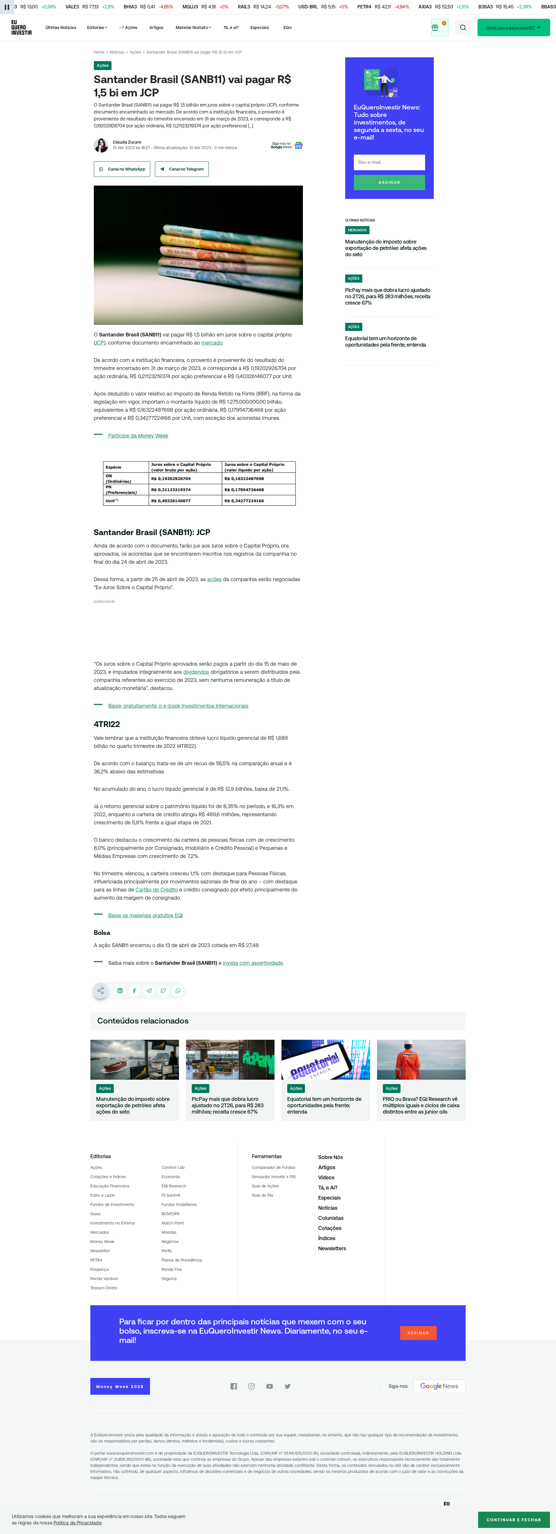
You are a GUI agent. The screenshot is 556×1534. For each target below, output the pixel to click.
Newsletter (100, 1251)
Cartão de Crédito (157, 890)
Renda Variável (104, 1278)
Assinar (389, 182)
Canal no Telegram (186, 169)
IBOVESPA (171, 1213)
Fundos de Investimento (112, 1204)
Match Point (173, 1223)
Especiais (259, 27)
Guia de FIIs (262, 1195)
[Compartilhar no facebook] (134, 990)
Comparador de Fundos (273, 1167)
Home (99, 52)
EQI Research (174, 1186)
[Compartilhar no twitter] (163, 990)
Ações (135, 52)
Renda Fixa (172, 1269)
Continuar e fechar (514, 1519)
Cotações (329, 1228)
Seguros (169, 1278)
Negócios (170, 1241)
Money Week (102, 1241)
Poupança (99, 1269)
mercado (211, 343)
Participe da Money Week (138, 436)
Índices (326, 1238)
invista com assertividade (253, 963)
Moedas (169, 1232)
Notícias (117, 52)
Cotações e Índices (108, 1176)
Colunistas (330, 1218)
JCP (99, 343)
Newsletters (332, 1248)
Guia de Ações (265, 1186)
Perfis (167, 1251)
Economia (171, 1176)
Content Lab (173, 1167)
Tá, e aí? (231, 27)
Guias (95, 1213)
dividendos (196, 672)
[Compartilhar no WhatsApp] (178, 990)
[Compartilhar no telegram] (149, 990)
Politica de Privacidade (77, 1523)
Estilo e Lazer (102, 1195)
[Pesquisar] (463, 27)
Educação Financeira (109, 1186)
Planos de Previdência (182, 1260)
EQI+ (288, 27)
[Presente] (440, 27)
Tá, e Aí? (327, 1188)
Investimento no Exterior (112, 1223)
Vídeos (326, 1177)
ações (214, 579)
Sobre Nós (330, 1157)
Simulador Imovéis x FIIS (274, 1176)
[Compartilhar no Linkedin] (120, 990)
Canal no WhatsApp (126, 169)
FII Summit (171, 1195)
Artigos (156, 27)
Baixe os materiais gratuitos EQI (145, 915)
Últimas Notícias (60, 27)
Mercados (99, 1232)
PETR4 (96, 1260)
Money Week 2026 (120, 1386)
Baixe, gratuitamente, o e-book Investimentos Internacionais (178, 706)
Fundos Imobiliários (179, 1204)
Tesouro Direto (103, 1288)
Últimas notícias (360, 220)
